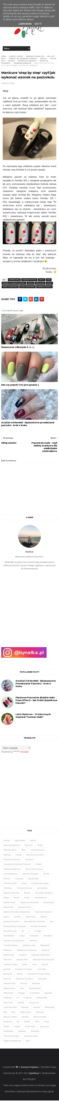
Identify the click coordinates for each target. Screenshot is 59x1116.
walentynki (44, 945)
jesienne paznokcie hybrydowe (16, 912)
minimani (40, 1012)
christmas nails (10, 883)
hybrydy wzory (16, 56)
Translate (24, 751)
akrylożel (45, 950)
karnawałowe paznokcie (34, 921)
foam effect (35, 993)
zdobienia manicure (22, 63)
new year (7, 959)
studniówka (8, 1031)
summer (17, 916)
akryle (40, 845)
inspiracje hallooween (40, 955)
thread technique (11, 1036)
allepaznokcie (9, 988)
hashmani (7, 997)
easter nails (31, 916)
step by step (40, 283)
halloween (34, 935)
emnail (16, 897)
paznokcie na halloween (14, 940)
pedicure (7, 978)
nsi (18, 1021)
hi (18, 997)
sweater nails (22, 959)
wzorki (11, 61)
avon (22, 988)
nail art (50, 56)
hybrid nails (20, 840)
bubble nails (8, 955)
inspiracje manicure (35, 56)
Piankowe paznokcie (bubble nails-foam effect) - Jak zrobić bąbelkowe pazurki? (36, 700)
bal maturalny (35, 988)
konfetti (21, 1002)
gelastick (48, 993)
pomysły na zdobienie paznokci (23, 59)
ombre (27, 1021)
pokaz (46, 1021)
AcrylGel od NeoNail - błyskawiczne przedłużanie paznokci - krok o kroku (27, 424)
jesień (23, 883)
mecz (13, 1012)
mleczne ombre (10, 1017)
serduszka (42, 978)
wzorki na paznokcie (27, 61)
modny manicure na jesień (14, 926)
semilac (43, 59)
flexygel (21, 993)
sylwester (22, 1031)
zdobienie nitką (31, 1036)
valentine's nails (10, 964)
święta (6, 897)
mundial (25, 1017)
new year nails (39, 1017)
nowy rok (7, 1021)
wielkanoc (7, 950)
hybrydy (7, 854)
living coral (34, 1002)
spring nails (42, 888)
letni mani (47, 935)
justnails (6, 969)
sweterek (33, 940)
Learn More (25, 24)
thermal (23, 983)
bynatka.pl (34, 1073)
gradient (23, 955)
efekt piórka (8, 993)
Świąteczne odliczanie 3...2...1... (18, 347)
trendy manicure (37, 850)
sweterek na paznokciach (43, 959)
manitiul (36, 1007)
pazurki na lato (10, 931)
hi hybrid (27, 997)
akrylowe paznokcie (11, 859)
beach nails (8, 907)
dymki (24, 964)
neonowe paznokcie (43, 893)
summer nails (9, 902)
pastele (39, 864)
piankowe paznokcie (24, 978)
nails (3, 59)
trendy (18, 854)
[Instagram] (24, 656)
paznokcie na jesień (43, 912)
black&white (8, 935)
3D (22, 931)
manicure (29, 845)
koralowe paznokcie (23, 969)
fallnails (43, 916)
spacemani (44, 1026)
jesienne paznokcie (11, 921)
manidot (25, 1007)
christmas (7, 888)
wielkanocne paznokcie (27, 950)
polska (6, 1026)
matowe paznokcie (11, 893)
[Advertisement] (29, 610)
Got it (38, 24)
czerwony (19, 878)
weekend (36, 983)
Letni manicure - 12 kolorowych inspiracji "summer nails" (33, 715)
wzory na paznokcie (27, 286)
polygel (17, 1026)
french (27, 897)
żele (27, 1040)
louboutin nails (10, 1007)
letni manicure (40, 897)
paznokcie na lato (25, 888)
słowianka (35, 1031)
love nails (41, 969)
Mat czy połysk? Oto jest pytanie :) (20, 384)
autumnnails (48, 902)
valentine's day (29, 945)
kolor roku (8, 1002)
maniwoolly (49, 1007)
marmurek (7, 974)
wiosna (27, 893)
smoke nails (30, 1026)
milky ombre (25, 1012)
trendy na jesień (10, 945)
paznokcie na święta (40, 883)
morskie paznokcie (39, 926)
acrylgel (37, 931)
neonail (6, 878)
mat (5, 1012)
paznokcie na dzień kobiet (38, 974)
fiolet (34, 964)
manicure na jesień (30, 873)
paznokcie (29, 859)
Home (3, 56)
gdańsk (44, 964)
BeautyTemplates (30, 1067)
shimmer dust (9, 983)
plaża (37, 1021)
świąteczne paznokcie (29, 902)
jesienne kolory (24, 907)
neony (20, 974)
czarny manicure (10, 873)
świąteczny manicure (12, 1040)
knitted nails (41, 997)
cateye (22, 935)
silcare (6, 916)
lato (51, 921)
